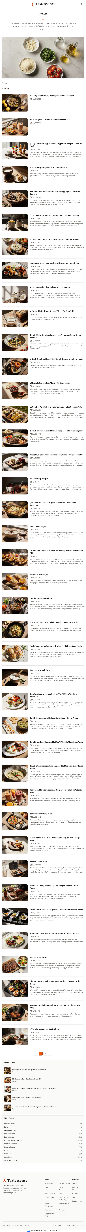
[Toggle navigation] (5, 4)
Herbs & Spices (64, 1203)
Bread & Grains (50, 1193)
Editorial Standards (71, 1225)
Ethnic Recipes (50, 1197)
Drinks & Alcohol (64, 1183)
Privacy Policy (77, 1201)
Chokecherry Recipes (39, 478)
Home (4, 83)
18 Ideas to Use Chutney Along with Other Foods (50, 383)
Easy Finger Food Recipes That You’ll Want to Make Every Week (56, 742)
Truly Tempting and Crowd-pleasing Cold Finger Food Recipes (57, 646)
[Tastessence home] (43, 4)
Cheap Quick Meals (38, 957)
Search (74, 1197)
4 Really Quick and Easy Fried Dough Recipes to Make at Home (56, 359)
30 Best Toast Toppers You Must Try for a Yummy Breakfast (54, 239)
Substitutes (49, 1183)
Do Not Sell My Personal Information (45, 1231)
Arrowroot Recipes (38, 526)
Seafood (62, 1210)
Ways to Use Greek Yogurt (40, 670)
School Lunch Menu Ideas (41, 813)
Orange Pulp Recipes (39, 574)
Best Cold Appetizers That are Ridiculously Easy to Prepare (54, 718)
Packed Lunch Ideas (38, 861)
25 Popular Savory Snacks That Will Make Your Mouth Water (55, 263)
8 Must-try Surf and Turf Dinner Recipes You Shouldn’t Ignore (56, 430)
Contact (75, 1193)
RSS (82, 1225)
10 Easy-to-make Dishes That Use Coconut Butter (51, 287)
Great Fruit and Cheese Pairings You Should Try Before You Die (56, 454)
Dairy (60, 1193)
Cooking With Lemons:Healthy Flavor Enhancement (52, 95)
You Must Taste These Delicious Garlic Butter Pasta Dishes (54, 622)
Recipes (48, 1210)
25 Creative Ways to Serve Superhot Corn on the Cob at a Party (56, 407)
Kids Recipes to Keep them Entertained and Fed (50, 119)
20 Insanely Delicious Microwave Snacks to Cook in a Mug (54, 215)
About (74, 1183)
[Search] (81, 4)
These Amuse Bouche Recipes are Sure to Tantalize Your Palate (56, 909)
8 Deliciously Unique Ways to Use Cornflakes (48, 167)
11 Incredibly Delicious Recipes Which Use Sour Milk (52, 311)
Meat (47, 1187)
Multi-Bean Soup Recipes (41, 598)
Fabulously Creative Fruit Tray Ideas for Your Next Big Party (55, 933)
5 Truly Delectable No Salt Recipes (44, 1029)
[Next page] (50, 1053)
